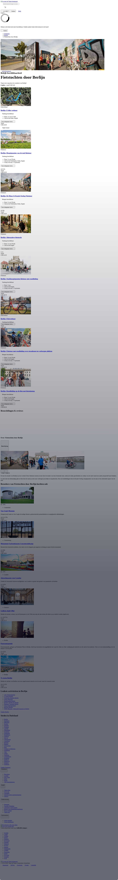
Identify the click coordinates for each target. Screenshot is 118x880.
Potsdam (6, 727)
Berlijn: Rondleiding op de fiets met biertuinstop (18, 391)
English (6, 833)
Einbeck (6, 763)
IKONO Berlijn (8, 707)
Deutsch (6, 839)
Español (6, 842)
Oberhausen (7, 739)
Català (6, 834)
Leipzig (6, 728)
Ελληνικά (6, 840)
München (6, 722)
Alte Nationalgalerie (9, 695)
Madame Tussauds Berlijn (11, 704)
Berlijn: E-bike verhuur (9, 110)
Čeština (6, 836)
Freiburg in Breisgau (9, 749)
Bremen (6, 742)
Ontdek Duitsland (6, 767)
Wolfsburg (7, 750)
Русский (6, 855)
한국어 (6, 845)
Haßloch (6, 759)
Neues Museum (8, 699)
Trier (5, 752)
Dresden (6, 725)
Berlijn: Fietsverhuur (8, 319)
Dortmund (7, 733)
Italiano (6, 847)
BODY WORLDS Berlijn (11, 702)
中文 (5, 858)
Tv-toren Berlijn (8, 696)
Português (7, 852)
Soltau (6, 753)
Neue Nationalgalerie (10, 705)
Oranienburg (7, 756)
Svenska (6, 857)
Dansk (6, 837)
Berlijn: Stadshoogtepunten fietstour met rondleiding (19, 279)
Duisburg (6, 764)
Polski (6, 853)
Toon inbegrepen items (7, 121)
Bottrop (6, 744)
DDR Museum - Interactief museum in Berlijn (16, 709)
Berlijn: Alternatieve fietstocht (11, 237)
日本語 (6, 850)
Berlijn (6, 719)
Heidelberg (7, 735)
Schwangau (7, 745)
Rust (5, 747)
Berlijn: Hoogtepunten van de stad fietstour (16, 153)
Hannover (7, 761)
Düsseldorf (7, 730)
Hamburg (6, 721)
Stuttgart (6, 736)
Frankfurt (6, 731)
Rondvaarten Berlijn (9, 701)
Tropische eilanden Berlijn (11, 698)
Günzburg (7, 741)
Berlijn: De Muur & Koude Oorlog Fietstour (16, 196)
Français (6, 844)
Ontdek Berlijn (5, 712)
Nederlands (7, 848)
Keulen (6, 724)
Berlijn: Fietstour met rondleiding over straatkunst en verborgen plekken (26, 351)
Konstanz (6, 758)
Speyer (6, 738)
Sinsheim (6, 755)
